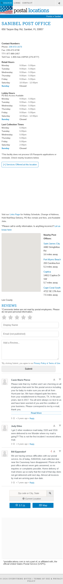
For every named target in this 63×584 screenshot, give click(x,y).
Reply (32, 418)
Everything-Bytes (20, 578)
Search (7, 3)
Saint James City (52, 243)
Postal (31, 10)
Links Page (15, 214)
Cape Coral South (52, 288)
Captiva (47, 272)
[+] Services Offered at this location (20, 164)
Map (45, 505)
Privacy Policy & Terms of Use (47, 363)
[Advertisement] (32, 36)
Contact (27, 3)
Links (17, 3)
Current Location (33, 498)
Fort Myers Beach (52, 259)
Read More (36, 413)
